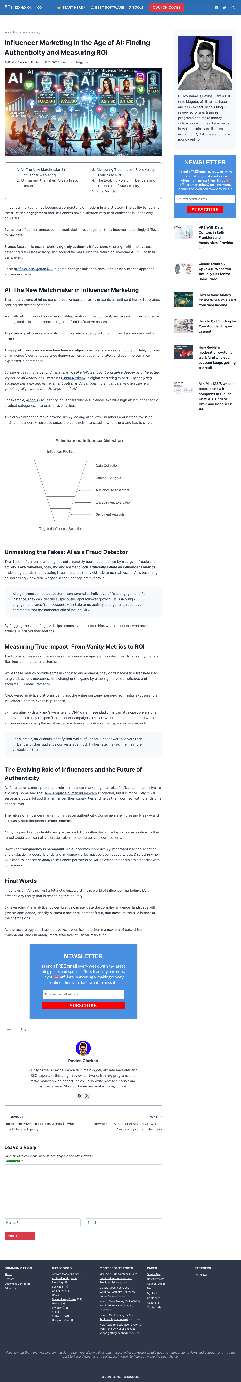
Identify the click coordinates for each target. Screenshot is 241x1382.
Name (12, 1223)
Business (57, 1286)
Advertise (10, 1288)
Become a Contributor (18, 1283)
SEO (54, 1311)
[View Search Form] (233, 7)
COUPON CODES (166, 7)
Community (59, 1290)
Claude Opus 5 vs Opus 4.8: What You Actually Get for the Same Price (118, 1292)
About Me (153, 1302)
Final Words (106, 191)
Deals (55, 1295)
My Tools (152, 1293)
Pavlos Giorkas (17, 62)
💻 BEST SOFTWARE (107, 7)
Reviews (57, 1307)
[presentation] (183, 232)
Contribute (153, 1298)
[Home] (6, 32)
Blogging (57, 1282)
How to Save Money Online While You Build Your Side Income (217, 300)
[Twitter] (224, 7)
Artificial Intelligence (75, 62)
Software (57, 1316)
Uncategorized (61, 1320)
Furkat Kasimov (73, 378)
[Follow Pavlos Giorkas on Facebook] (79, 1096)
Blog (150, 1288)
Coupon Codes (156, 1283)
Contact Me (154, 1307)
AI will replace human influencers (71, 793)
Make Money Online (64, 1299)
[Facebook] (216, 7)
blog (219, 107)
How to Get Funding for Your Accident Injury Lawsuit (217, 326)
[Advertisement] (205, 443)
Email (92, 1223)
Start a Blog (154, 1274)
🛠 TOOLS (136, 7)
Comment (14, 1161)
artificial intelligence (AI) (33, 269)
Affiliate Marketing (63, 1273)
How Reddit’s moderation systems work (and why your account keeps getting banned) (217, 357)
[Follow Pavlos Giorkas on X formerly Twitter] (87, 1096)
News (55, 1303)
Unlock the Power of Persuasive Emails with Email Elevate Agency (39, 1123)
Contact (9, 1279)
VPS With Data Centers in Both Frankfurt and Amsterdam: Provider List (216, 237)
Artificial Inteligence (19, 1029)
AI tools (32, 400)
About (8, 1274)
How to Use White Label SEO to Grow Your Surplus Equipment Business (128, 1123)
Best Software (155, 1279)
